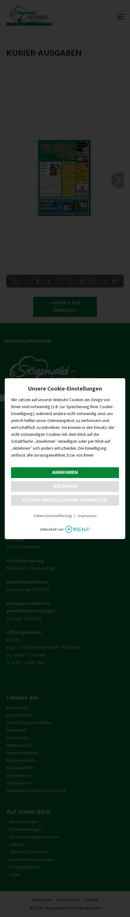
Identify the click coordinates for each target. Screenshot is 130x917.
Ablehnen (65, 486)
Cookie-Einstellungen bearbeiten (65, 500)
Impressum (87, 516)
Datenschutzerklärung (53, 516)
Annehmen (65, 472)
